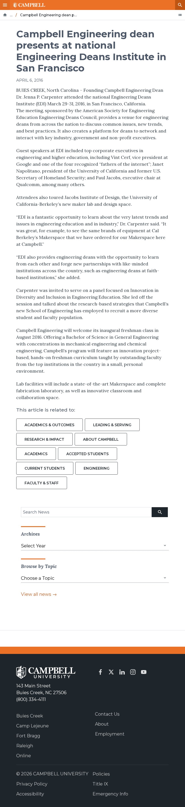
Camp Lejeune (32, 726)
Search (180, 5)
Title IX (100, 784)
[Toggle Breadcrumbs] (180, 15)
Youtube (143, 672)
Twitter (111, 672)
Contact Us (107, 714)
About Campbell (101, 439)
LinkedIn (122, 672)
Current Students (45, 468)
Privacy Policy (31, 784)
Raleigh (24, 745)
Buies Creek (29, 716)
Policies (101, 774)
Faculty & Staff (42, 483)
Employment (110, 734)
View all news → (39, 594)
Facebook (100, 672)
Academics (36, 454)
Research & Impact (44, 439)
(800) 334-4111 (31, 699)
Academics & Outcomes (49, 425)
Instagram (132, 672)
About (102, 724)
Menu (5, 5)
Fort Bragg (28, 735)
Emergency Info (110, 794)
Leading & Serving (112, 425)
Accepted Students (87, 454)
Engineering (96, 468)
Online (23, 755)
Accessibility (30, 794)
